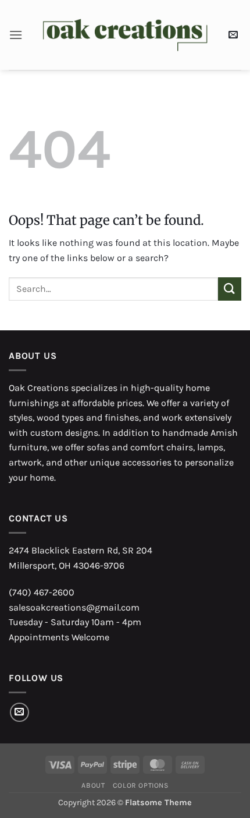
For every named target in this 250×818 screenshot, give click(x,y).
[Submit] (229, 288)
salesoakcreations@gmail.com (74, 607)
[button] (16, 34)
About (93, 785)
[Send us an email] (19, 712)
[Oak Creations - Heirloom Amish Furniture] (125, 35)
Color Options (141, 785)
